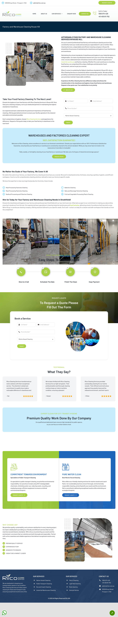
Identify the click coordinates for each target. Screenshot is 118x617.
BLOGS (68, 598)
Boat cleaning (73, 587)
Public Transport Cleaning (44, 583)
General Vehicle (74, 590)
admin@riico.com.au (39, 3)
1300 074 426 (103, 14)
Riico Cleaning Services (34, 119)
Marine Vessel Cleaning (43, 580)
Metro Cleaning (73, 580)
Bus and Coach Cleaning (43, 587)
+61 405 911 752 (103, 16)
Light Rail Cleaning (75, 583)
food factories (74, 205)
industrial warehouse (67, 62)
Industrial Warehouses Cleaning (46, 590)
